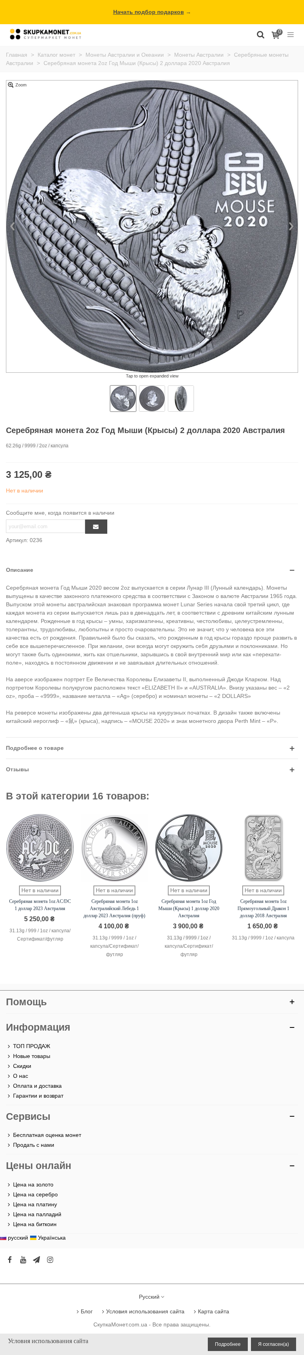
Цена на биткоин (35, 1224)
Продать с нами (33, 1145)
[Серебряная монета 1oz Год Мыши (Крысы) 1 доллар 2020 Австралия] (188, 848)
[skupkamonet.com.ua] (45, 34)
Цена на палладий (37, 1214)
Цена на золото (33, 1184)
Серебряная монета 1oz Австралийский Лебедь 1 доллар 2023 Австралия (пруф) (114, 908)
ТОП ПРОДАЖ (31, 1046)
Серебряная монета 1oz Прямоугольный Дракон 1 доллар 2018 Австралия (263, 908)
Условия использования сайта (145, 1311)
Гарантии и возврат (38, 1095)
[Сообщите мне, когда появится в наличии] (96, 526)
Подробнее (228, 1344)
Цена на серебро (35, 1194)
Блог (87, 1311)
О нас (20, 1076)
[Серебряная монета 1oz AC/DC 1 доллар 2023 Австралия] (40, 848)
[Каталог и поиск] (260, 34)
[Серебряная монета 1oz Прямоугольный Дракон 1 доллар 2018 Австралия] (263, 848)
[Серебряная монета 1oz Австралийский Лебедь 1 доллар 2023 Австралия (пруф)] (114, 848)
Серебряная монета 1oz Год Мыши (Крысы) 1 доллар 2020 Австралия (188, 908)
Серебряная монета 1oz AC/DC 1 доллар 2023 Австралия (40, 905)
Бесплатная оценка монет (47, 1135)
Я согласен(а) (273, 1344)
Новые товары (31, 1056)
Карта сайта (213, 1311)
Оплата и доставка (37, 1086)
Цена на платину (35, 1204)
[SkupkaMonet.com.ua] (290, 34)
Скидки (22, 1066)
